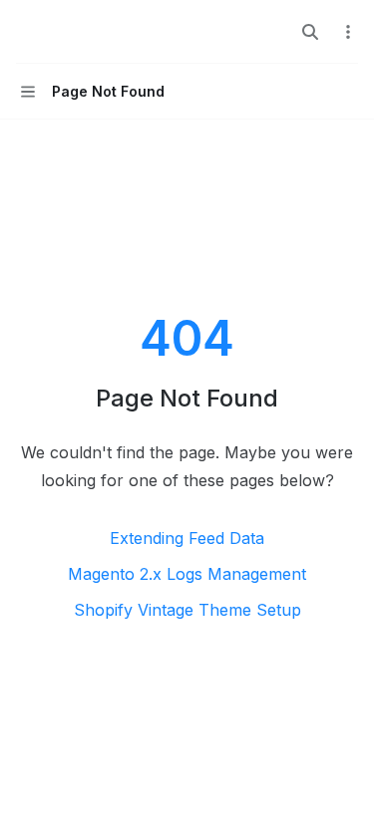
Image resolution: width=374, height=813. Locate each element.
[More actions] (348, 32)
